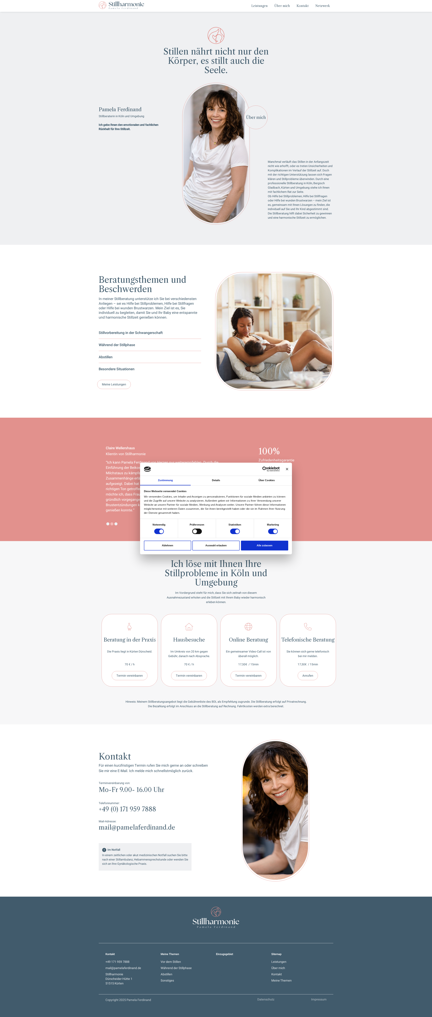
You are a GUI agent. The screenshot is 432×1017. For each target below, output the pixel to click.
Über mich (282, 6)
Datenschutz (265, 999)
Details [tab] (216, 480)
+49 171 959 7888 (117, 962)
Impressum (319, 999)
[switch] (197, 531)
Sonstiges (167, 980)
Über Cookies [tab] (267, 480)
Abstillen (166, 974)
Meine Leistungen (114, 384)
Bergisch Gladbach (228, 974)
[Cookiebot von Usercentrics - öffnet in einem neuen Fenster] (265, 469)
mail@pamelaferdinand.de (137, 827)
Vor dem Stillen (171, 962)
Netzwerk (322, 6)
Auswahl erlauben (216, 545)
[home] (121, 5)
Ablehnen (167, 545)
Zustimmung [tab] (165, 480)
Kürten (220, 968)
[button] (107, 523)
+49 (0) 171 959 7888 (127, 809)
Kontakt (303, 6)
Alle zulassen (264, 545)
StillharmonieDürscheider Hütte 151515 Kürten (118, 979)
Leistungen (259, 6)
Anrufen (307, 675)
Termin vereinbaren (129, 675)
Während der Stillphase (176, 968)
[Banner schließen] (287, 469)
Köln (219, 962)
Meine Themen (281, 980)
